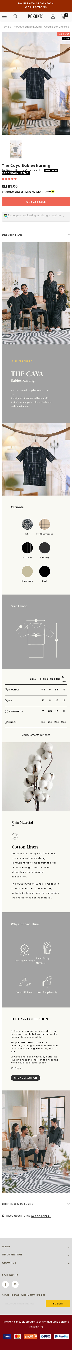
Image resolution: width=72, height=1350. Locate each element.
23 (43, 700)
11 (64, 711)
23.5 (56, 722)
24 (49, 700)
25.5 (63, 722)
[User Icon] (53, 16)
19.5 (43, 722)
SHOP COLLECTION (25, 1077)
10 (63, 689)
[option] (36, 83)
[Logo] (35, 16)
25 (56, 700)
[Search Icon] (15, 16)
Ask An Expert (41, 1215)
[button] (9, 178)
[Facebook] (5, 1284)
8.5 (43, 689)
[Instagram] (15, 1284)
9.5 (57, 689)
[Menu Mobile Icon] (4, 16)
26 (63, 700)
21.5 (50, 722)
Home (5, 26)
